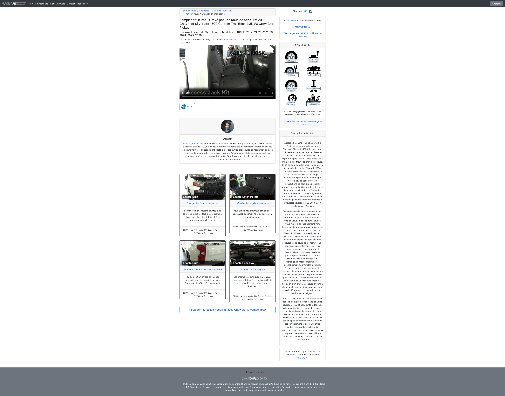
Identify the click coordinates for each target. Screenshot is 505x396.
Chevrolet (204, 10)
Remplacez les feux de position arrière (202, 269)
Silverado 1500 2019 (222, 10)
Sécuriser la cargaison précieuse (252, 203)
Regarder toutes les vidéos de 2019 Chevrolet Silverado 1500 (227, 309)
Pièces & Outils (57, 3)
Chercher (496, 3)
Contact (71, 3)
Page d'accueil (189, 10)
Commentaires (302, 27)
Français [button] (81, 3)
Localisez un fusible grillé (252, 269)
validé (189, 106)
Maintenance (41, 3)
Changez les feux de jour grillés (202, 203)
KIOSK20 (302, 357)
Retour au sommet (255, 372)
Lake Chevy (290, 20)
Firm (31, 3)
